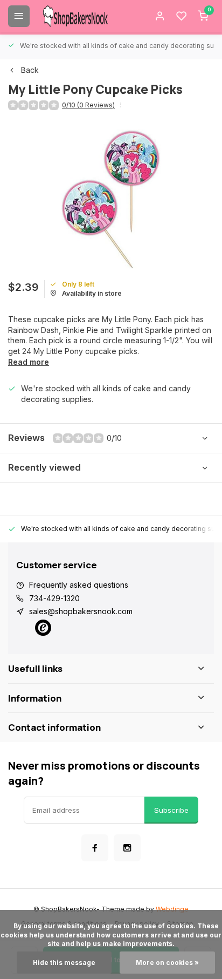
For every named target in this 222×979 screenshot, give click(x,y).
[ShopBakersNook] (75, 16)
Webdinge (172, 909)
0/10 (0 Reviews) (88, 105)
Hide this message (64, 962)
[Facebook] (94, 847)
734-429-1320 (54, 598)
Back (30, 69)
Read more (28, 361)
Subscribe (171, 810)
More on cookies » (167, 962)
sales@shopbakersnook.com (81, 611)
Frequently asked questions (78, 584)
